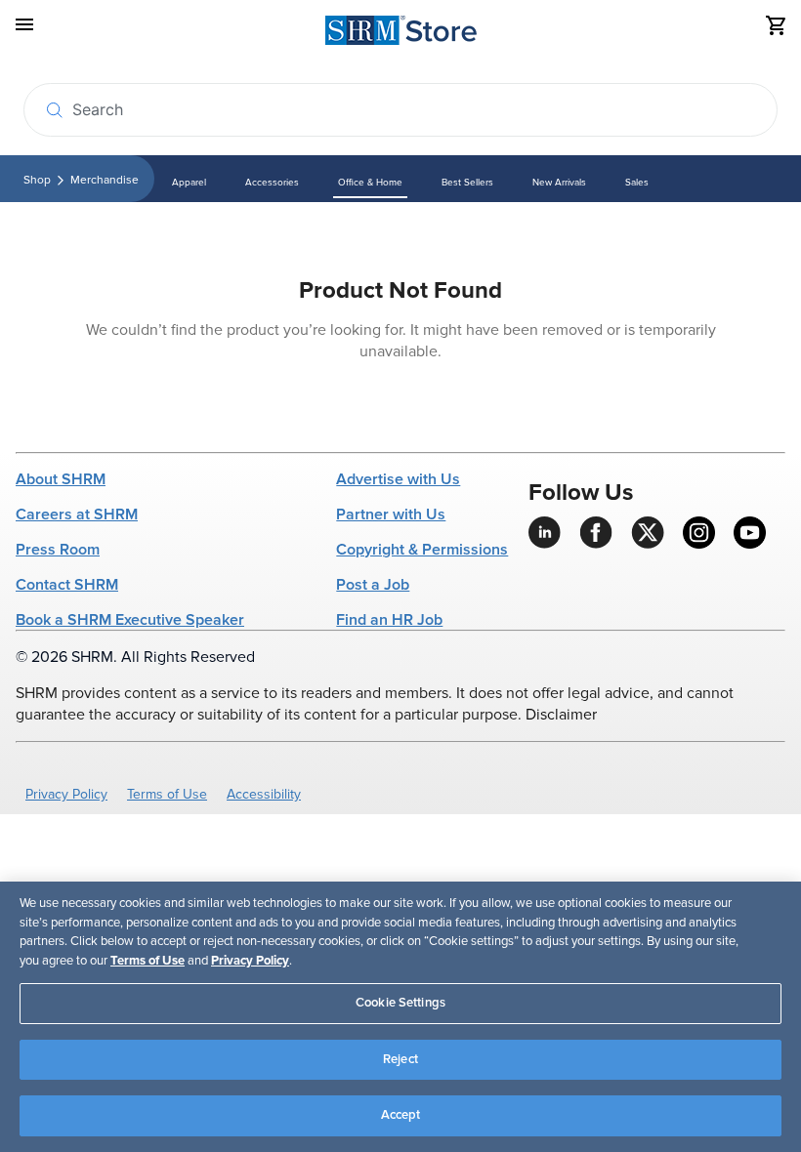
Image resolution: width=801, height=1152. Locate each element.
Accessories (272, 182)
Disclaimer (561, 714)
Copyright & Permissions (422, 549)
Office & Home (370, 182)
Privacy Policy (66, 794)
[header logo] (401, 34)
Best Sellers (467, 182)
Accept (401, 1115)
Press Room (58, 549)
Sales (637, 182)
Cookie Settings (400, 1002)
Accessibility (264, 794)
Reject (400, 1059)
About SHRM (60, 479)
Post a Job (372, 585)
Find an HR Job (389, 620)
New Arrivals (559, 182)
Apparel (189, 182)
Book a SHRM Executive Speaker (130, 620)
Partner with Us (390, 514)
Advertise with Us (398, 479)
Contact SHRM (67, 585)
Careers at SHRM (77, 514)
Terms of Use (167, 794)
